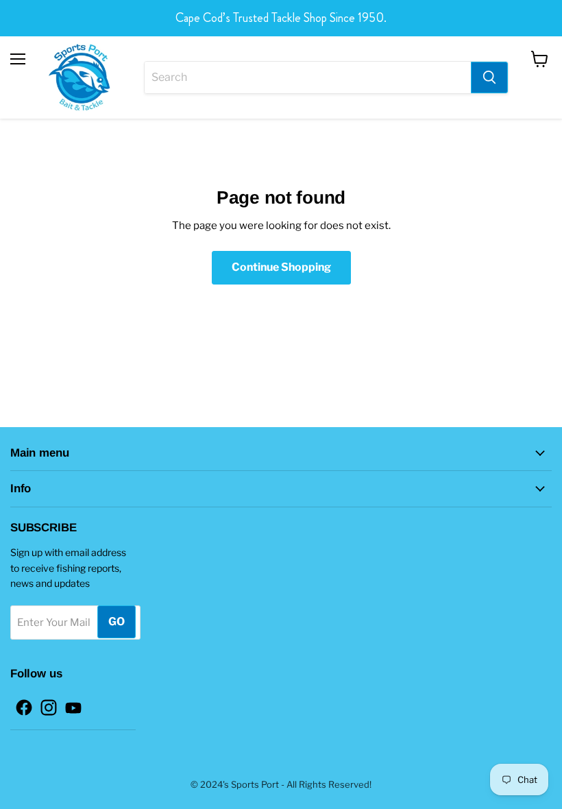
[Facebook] (19, 703)
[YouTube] (69, 703)
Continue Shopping (281, 267)
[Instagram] (44, 703)
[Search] (489, 77)
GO (116, 621)
